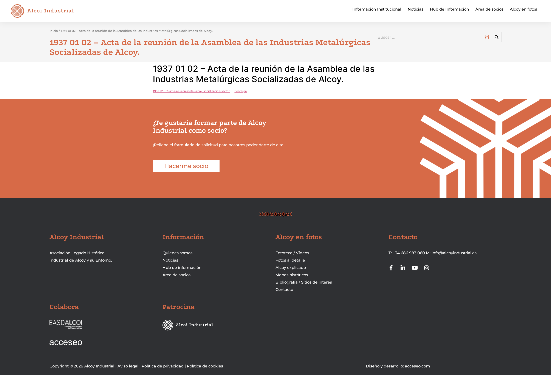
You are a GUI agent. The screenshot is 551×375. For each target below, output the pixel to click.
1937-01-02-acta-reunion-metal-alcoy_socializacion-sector (191, 91)
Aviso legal (128, 366)
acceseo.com (417, 366)
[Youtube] (415, 267)
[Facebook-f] (391, 267)
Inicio (54, 31)
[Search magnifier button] (496, 37)
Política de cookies (205, 366)
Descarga (240, 91)
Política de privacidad (163, 366)
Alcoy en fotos (523, 9)
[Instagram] (426, 267)
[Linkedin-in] (403, 267)
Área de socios (489, 9)
